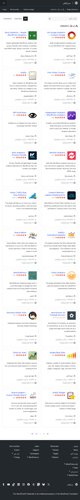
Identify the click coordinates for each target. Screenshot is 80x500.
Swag (16, 457)
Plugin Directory (72, 9)
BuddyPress (72, 475)
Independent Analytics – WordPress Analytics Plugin (55, 113)
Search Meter (20, 232)
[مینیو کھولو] (3, 3)
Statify (23, 72)
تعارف (76, 446)
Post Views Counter (56, 72)
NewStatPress (20, 272)
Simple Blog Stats (57, 352)
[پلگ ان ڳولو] (50, 19)
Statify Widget (58, 392)
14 (36, 434)
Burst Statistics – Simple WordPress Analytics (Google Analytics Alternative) (15, 33)
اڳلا (32, 434)
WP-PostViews (19, 112)
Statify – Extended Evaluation (56, 233)
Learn (37, 446)
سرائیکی (70, 485)
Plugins (55, 454)
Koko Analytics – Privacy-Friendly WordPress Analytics (17, 153)
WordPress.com (71, 464)
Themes (55, 450)
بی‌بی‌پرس (73, 471)
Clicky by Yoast (19, 352)
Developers (34, 454)
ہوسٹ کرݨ (74, 454)
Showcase (54, 446)
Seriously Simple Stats (16, 313)
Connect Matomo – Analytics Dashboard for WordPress (54, 193)
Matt (75, 468)
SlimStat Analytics (57, 152)
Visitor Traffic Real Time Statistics (18, 193)
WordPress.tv (33, 457)
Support (36, 450)
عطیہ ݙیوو (15, 454)
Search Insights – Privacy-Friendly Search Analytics (15, 393)
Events (16, 450)
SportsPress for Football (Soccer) (57, 314)
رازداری (75, 457)
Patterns (55, 457)
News (76, 450)
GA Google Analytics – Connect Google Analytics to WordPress (54, 33)
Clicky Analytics (58, 272)
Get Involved (14, 446)
